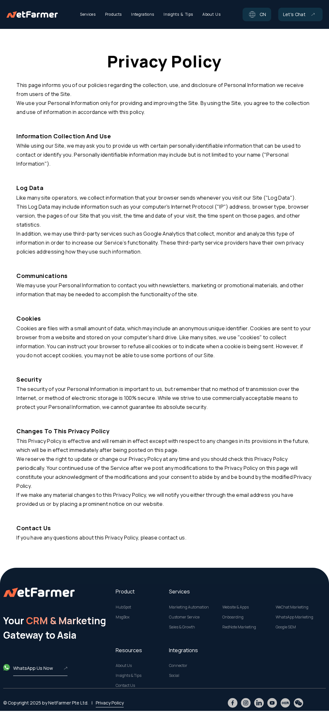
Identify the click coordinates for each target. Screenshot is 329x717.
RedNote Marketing (239, 627)
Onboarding (233, 617)
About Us (124, 665)
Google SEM (286, 627)
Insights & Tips (128, 675)
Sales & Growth (182, 627)
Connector (178, 665)
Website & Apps (235, 607)
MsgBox (122, 617)
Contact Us (125, 685)
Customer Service (184, 617)
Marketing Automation (189, 607)
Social (174, 675)
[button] (257, 14)
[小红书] (285, 703)
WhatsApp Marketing (294, 617)
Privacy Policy (110, 703)
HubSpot (123, 607)
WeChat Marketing (292, 607)
